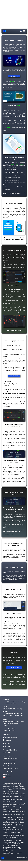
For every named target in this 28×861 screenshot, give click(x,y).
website (18, 105)
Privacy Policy (7, 752)
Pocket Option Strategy (10, 759)
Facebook (8, 740)
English (7, 774)
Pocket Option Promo (10, 766)
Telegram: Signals (11, 737)
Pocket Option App (9, 761)
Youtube (7, 743)
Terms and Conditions (10, 750)
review (12, 81)
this (13, 462)
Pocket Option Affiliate (10, 768)
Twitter (7, 746)
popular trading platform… (18, 164)
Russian (8, 777)
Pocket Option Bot (9, 763)
